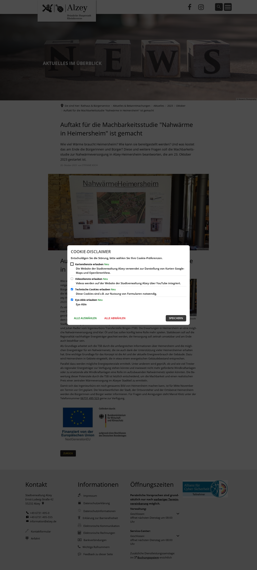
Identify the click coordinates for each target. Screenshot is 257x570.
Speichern (176, 318)
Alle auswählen (85, 318)
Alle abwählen (115, 318)
